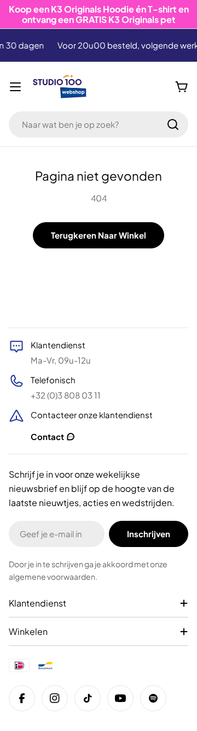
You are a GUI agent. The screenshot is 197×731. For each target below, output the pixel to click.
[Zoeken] (172, 124)
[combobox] (98, 124)
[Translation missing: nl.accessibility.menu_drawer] (15, 86)
